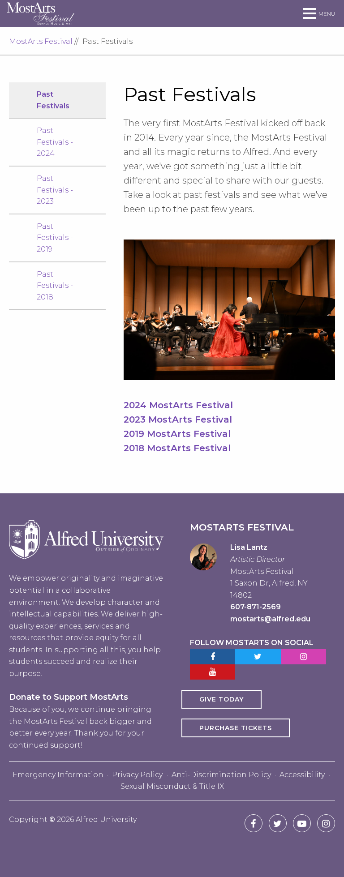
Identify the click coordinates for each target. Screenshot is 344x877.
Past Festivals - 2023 (55, 189)
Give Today (221, 699)
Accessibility (302, 774)
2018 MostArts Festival (177, 448)
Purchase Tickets (235, 728)
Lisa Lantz (248, 547)
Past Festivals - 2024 (55, 142)
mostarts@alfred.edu (270, 619)
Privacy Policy (137, 774)
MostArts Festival (41, 41)
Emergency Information (58, 774)
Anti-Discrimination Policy (221, 774)
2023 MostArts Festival (178, 419)
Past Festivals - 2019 (55, 237)
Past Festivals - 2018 (55, 285)
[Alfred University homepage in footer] (86, 565)
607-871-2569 (255, 607)
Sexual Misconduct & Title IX (172, 786)
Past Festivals (53, 100)
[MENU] (309, 13)
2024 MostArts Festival (178, 405)
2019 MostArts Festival (177, 433)
